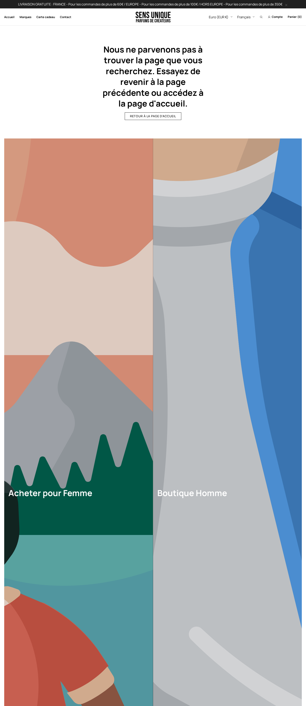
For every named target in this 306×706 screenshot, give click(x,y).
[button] (261, 17)
